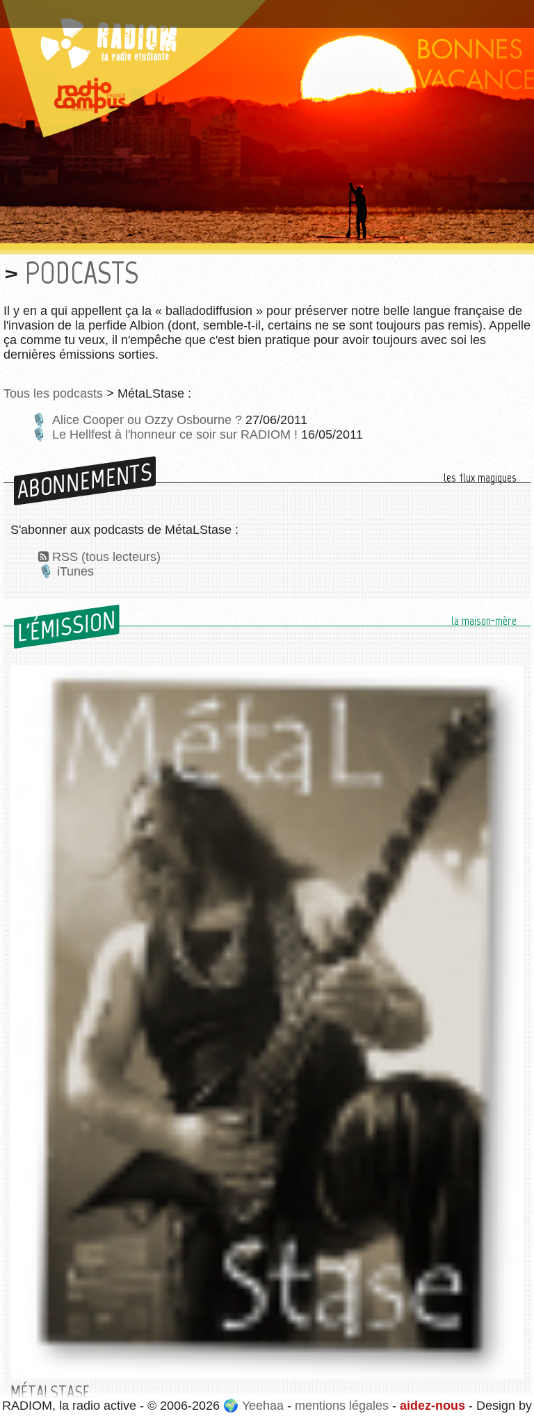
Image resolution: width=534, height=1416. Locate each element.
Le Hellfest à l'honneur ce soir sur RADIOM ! (175, 434)
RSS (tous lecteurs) (106, 557)
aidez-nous (432, 1406)
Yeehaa (263, 1406)
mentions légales (342, 1406)
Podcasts (81, 272)
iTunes (75, 571)
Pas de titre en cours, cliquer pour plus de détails (148, 9)
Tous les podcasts (53, 393)
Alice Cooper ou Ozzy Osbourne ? (147, 420)
